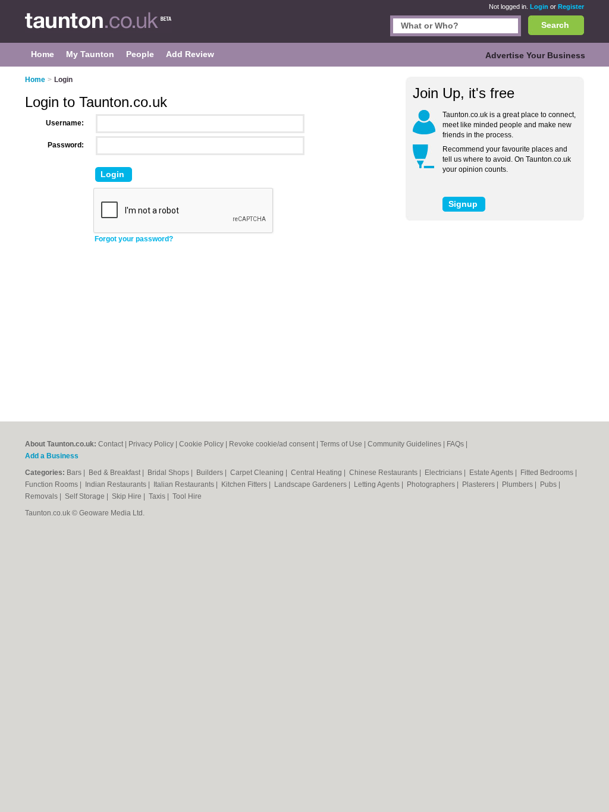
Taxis (158, 496)
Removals (42, 496)
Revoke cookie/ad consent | (274, 444)
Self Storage (85, 496)
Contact (110, 444)
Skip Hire (127, 496)
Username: (65, 123)
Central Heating (317, 472)
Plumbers (518, 484)
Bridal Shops (169, 472)
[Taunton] (98, 27)
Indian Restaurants (116, 484)
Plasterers (479, 484)
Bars (75, 472)
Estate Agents (492, 472)
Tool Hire (187, 496)
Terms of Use (341, 444)
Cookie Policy (201, 444)
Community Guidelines (404, 444)
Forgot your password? (134, 239)
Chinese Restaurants (384, 472)
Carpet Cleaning (257, 472)
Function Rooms (52, 484)
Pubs (549, 484)
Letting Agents (377, 484)
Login (539, 6)
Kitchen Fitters (245, 484)
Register (571, 6)
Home (35, 79)
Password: (66, 145)
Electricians (444, 472)
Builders (210, 472)
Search (555, 25)
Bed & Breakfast (115, 472)
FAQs (455, 444)
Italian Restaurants (184, 484)
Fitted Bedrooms (547, 472)
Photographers (432, 484)
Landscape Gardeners (311, 484)
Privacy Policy (151, 444)
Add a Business (52, 456)
